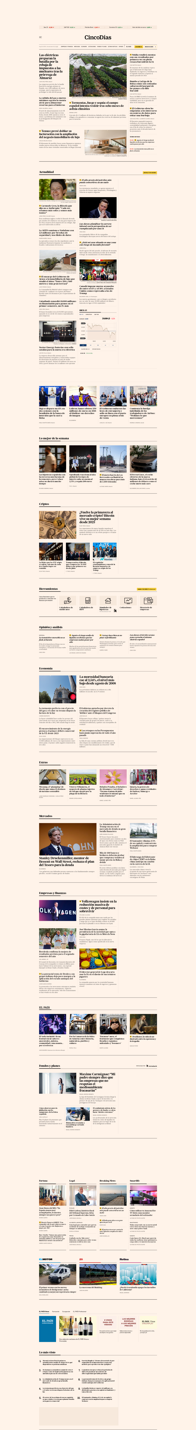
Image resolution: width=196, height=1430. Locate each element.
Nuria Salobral (43, 108)
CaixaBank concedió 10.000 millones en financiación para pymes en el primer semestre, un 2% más (57, 303)
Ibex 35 (46, 27)
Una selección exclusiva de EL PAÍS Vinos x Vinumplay (74, 1340)
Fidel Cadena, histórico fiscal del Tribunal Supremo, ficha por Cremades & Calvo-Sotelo (82, 1212)
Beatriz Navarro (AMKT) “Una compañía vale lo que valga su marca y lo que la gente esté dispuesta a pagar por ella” (52, 1225)
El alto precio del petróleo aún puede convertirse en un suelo (95, 181)
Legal (72, 1180)
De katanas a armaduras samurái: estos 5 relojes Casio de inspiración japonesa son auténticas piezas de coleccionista (58, 1371)
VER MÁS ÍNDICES (96, 349)
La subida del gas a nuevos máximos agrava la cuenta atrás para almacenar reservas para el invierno (52, 101)
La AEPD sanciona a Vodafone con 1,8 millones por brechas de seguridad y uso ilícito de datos (56, 233)
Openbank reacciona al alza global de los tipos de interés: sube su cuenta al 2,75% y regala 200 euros (82, 478)
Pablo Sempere (83, 738)
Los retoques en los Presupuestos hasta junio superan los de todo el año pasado (97, 732)
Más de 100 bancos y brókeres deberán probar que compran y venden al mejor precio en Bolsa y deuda (112, 857)
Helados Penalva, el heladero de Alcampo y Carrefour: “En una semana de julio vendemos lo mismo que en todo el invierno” (113, 791)
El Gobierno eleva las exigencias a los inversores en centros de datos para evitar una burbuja (143, 112)
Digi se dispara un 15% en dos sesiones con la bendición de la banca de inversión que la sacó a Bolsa (52, 413)
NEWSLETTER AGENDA (150, 172)
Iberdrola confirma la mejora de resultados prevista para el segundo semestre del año (56, 954)
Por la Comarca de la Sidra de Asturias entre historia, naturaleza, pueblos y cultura (81, 1040)
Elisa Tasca (82, 526)
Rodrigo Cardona (135, 422)
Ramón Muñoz (43, 238)
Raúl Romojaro (43, 1295)
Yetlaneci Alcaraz (84, 915)
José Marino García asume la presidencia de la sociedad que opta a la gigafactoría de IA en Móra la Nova (97, 931)
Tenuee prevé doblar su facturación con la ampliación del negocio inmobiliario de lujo (59, 134)
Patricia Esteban (74, 1231)
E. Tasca (68, 571)
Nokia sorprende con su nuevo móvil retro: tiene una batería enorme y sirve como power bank (143, 1226)
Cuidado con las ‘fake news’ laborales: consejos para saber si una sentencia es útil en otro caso (82, 1240)
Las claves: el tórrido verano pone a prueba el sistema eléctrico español (142, 637)
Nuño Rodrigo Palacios (106, 834)
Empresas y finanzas (67, 46)
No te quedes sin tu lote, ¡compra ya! (147, 1331)
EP (47, 959)
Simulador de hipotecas (105, 609)
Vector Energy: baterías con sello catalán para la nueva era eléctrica (57, 349)
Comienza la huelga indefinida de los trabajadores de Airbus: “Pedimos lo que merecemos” (142, 413)
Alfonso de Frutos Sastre (137, 1218)
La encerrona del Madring (90, 1287)
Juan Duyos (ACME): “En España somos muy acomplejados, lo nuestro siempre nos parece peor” (50, 1211)
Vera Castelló (43, 1117)
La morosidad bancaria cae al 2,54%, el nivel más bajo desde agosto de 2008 (97, 680)
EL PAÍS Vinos (44, 1311)
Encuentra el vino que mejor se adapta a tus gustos (108, 1331)
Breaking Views (108, 1180)
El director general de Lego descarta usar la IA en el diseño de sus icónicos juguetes (97, 974)
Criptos (44, 504)
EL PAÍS (127, 46)
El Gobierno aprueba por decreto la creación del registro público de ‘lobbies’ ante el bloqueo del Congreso (97, 710)
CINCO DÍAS (42, 309)
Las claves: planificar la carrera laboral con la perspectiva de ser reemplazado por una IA (95, 226)
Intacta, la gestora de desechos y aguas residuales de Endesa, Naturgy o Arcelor (143, 790)
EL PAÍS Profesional (79, 1311)
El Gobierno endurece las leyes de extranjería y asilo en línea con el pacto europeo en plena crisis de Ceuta (113, 413)
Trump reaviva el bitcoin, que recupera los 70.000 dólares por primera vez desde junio (76, 565)
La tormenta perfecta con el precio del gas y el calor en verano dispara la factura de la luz (57, 710)
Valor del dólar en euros (139, 27)
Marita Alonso (104, 1048)
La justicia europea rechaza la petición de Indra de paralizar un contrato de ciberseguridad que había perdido (97, 1371)
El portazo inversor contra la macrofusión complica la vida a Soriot (111, 1231)
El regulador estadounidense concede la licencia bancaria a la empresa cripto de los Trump (104, 566)
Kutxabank (152, 1066)
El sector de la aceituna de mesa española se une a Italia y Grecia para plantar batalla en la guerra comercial (58, 1399)
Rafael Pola (72, 1048)
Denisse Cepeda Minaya (75, 798)
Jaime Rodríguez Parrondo (47, 796)
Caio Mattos (133, 65)
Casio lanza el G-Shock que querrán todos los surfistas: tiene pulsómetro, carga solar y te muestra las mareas (143, 1240)
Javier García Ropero (45, 984)
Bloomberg (72, 420)
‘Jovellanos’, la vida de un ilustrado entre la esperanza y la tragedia (143, 1039)
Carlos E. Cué (103, 422)
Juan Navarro (43, 1050)
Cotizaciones (92, 46)
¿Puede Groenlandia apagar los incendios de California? (137, 1288)
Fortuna (43, 1180)
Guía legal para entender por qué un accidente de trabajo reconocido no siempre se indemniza (82, 1226)
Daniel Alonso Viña (105, 800)
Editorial (42, 635)
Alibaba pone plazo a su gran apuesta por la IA (111, 1221)
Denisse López (73, 112)
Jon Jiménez (42, 959)
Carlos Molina (43, 140)
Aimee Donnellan (104, 1236)
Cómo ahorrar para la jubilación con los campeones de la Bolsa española (48, 1111)
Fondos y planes (102, 46)
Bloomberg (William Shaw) (137, 488)
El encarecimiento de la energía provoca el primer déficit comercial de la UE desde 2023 (56, 731)
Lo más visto (47, 1352)
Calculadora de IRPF (86, 609)
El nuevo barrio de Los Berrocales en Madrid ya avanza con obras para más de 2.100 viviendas (112, 478)
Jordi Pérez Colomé (45, 216)
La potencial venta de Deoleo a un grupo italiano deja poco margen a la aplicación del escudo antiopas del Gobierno (57, 977)
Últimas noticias (112, 46)
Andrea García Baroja (45, 1243)
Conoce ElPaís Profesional (147, 589)
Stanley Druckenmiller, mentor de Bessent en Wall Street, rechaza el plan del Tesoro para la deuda (66, 862)
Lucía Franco (43, 287)
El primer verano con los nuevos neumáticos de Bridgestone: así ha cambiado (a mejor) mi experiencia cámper (57, 1289)
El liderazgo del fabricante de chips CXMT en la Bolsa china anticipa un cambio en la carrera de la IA (142, 860)
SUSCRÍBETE (138, 46)
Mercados (77, 46)
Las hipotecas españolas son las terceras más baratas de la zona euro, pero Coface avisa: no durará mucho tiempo (52, 479)
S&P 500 (66, 27)
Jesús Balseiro (83, 1290)
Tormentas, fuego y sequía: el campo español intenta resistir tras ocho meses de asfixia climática (96, 106)
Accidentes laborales (75, 1222)
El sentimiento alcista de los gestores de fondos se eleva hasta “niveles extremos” (104, 1110)
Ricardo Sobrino (44, 488)
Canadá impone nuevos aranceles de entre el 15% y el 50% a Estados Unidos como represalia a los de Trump (96, 290)
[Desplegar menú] (40, 37)
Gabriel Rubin (103, 650)
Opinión (121, 46)
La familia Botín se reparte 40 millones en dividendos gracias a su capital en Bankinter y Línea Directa (98, 1390)
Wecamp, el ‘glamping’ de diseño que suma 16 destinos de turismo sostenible (52, 789)
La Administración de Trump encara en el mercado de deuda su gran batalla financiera (113, 828)
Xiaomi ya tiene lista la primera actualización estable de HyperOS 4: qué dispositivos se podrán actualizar (57, 1362)
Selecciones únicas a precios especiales (126, 1331)
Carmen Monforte (44, 716)
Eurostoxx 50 (113, 27)
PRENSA (71, 1236)
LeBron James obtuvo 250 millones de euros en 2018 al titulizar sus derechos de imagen (82, 412)
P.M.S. (70, 486)
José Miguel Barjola (75, 1218)
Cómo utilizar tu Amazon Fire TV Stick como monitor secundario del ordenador (143, 1212)
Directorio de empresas (146, 609)
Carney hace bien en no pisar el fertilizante (111, 637)
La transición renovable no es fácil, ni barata (142, 150)
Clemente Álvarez (145, 118)
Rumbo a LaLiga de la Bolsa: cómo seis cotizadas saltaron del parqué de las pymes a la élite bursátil (143, 86)
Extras (43, 762)
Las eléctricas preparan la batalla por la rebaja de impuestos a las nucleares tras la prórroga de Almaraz (50, 67)
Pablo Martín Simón (45, 422)
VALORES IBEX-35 (85, 349)
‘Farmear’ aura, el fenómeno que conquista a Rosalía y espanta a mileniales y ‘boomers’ (112, 1040)
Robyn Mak (103, 1225)
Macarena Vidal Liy (84, 296)
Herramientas (48, 588)
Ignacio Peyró (134, 1046)
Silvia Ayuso (42, 736)
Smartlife (134, 1180)
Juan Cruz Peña (43, 81)
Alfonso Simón (104, 486)
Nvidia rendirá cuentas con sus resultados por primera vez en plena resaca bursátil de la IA (143, 58)
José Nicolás (83, 716)
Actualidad (46, 172)
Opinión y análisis (50, 627)
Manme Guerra (43, 1217)
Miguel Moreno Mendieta (86, 1094)
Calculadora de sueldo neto (66, 609)
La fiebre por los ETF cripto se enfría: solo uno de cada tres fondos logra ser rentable (50, 565)
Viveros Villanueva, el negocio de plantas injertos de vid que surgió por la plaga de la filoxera (82, 790)
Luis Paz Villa (43, 353)
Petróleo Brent (89, 27)
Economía (84, 46)
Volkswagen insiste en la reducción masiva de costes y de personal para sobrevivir (98, 906)
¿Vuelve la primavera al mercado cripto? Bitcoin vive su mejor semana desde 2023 (96, 517)
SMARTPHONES (134, 1222)
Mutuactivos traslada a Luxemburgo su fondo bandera (75, 1125)
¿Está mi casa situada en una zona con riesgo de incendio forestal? (97, 244)
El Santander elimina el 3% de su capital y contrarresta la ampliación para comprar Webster (143, 844)
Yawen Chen (82, 185)
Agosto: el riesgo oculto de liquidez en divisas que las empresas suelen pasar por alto (142, 142)
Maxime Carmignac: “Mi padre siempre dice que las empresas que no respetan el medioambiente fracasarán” (97, 1082)
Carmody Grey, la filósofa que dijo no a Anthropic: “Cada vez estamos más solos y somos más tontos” (55, 209)
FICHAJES (71, 1208)
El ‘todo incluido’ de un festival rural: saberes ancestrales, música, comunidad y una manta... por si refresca (51, 1041)
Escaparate (66, 1311)
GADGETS (132, 1208)
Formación (55, 1311)
